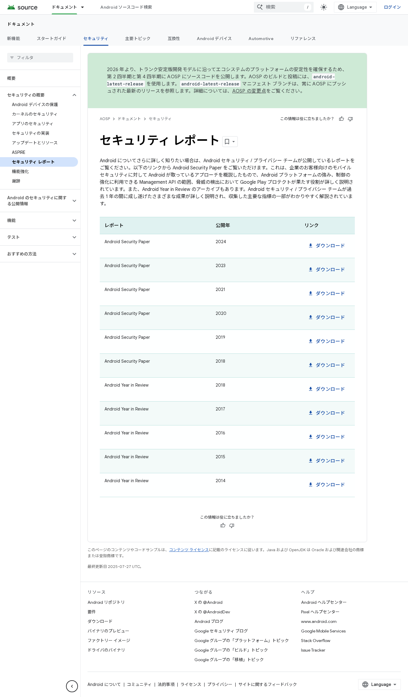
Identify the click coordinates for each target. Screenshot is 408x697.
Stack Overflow (315, 640)
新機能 (13, 38)
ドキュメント (64, 7)
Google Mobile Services (323, 631)
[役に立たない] (350, 118)
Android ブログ (208, 621)
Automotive (261, 38)
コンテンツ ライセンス (189, 549)
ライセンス (190, 684)
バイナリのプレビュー (108, 631)
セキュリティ (96, 38)
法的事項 (166, 684)
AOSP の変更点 (249, 91)
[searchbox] (40, 57)
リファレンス (303, 38)
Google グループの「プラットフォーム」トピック (241, 640)
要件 (92, 612)
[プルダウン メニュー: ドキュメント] (85, 7)
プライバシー (219, 684)
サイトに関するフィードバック (267, 684)
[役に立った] (341, 118)
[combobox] (284, 7)
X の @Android (208, 602)
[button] (35, 95)
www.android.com (319, 621)
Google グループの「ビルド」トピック (231, 650)
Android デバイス (214, 38)
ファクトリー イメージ (109, 640)
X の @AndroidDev (212, 612)
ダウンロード (326, 246)
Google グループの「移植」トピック (229, 659)
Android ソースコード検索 (126, 7)
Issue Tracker (313, 650)
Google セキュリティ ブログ (221, 631)
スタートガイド (52, 38)
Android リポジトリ (106, 602)
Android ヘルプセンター (324, 602)
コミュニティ (139, 684)
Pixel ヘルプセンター (320, 612)
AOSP (105, 118)
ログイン (392, 7)
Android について (104, 684)
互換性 (174, 38)
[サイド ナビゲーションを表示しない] (72, 686)
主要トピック (138, 38)
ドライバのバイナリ (106, 650)
